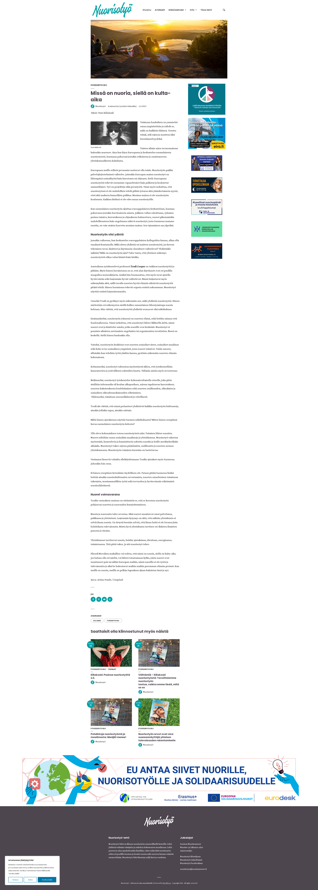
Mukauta (15, 880)
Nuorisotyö (100, 106)
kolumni (97, 621)
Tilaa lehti (206, 9)
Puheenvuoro (99, 85)
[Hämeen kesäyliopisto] (206, 163)
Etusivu (147, 9)
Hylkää (30, 880)
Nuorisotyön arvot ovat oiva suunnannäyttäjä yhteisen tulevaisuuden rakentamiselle (157, 737)
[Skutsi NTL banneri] (206, 250)
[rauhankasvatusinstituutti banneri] (206, 99)
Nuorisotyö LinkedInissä (191, 860)
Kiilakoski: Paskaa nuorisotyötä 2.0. (110, 676)
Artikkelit (160, 9)
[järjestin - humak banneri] (206, 185)
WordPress (167, 883)
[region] (32, 870)
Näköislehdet (176, 9)
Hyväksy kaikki (47, 880)
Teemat (112, 669)
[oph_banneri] (159, 779)
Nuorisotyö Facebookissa (191, 863)
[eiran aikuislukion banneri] (206, 133)
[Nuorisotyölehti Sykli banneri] (206, 207)
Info (192, 9)
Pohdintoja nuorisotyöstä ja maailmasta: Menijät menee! (109, 735)
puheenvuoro (113, 621)
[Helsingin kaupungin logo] (206, 228)
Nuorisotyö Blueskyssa (190, 856)
